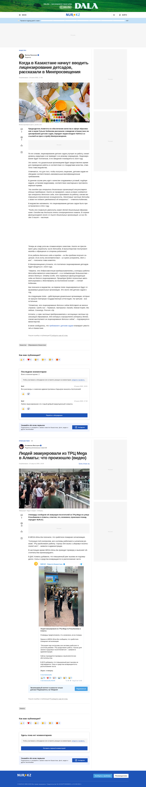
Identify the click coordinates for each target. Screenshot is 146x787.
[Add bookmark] (21, 152)
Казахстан (23, 345)
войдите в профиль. (78, 380)
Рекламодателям (121, 776)
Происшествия (24, 441)
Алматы (22, 708)
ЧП (32, 441)
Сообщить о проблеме (103, 776)
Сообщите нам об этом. (59, 335)
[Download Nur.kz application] (73, 6)
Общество (22, 50)
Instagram (81, 427)
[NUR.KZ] (73, 15)
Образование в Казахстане (37, 345)
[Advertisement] (73, 35)
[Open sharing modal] (21, 145)
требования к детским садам (61, 326)
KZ (114, 15)
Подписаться (81, 689)
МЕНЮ (24, 15)
